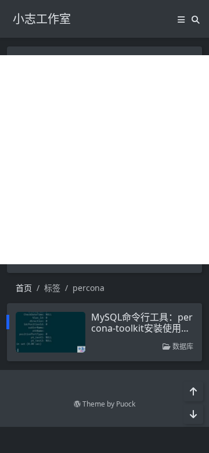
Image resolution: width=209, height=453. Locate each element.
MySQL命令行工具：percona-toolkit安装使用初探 (142, 328)
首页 (24, 287)
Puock (125, 404)
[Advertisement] (104, 159)
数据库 (182, 346)
